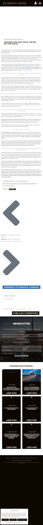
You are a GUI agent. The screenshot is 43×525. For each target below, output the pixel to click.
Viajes (26, 181)
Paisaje (33, 183)
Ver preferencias (22, 519)
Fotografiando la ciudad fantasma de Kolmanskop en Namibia (11, 436)
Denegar (13, 519)
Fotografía (22, 183)
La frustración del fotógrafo (11, 408)
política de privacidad (18, 353)
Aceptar (5, 519)
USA (7, 185)
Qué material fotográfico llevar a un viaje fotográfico (11, 389)
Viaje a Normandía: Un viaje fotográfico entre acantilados (31, 389)
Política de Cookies (9, 522)
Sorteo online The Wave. (27, 70)
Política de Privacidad (15, 522)
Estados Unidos (15, 183)
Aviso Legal (20, 522)
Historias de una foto (13, 181)
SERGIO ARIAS (16, 3)
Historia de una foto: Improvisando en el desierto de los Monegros (31, 436)
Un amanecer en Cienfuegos (32, 408)
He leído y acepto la (13, 353)
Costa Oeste (8, 183)
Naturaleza (22, 181)
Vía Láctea (11, 185)
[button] (26, 510)
